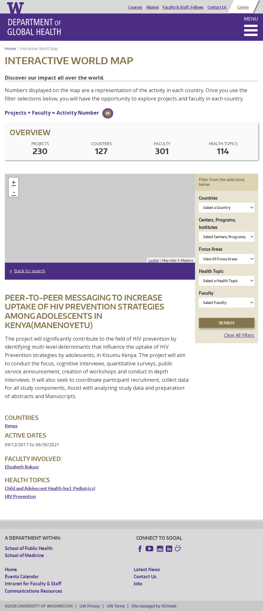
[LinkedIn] (169, 549)
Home (10, 48)
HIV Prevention (20, 496)
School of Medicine (24, 555)
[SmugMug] (178, 549)
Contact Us (217, 7)
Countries (208, 198)
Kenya (11, 425)
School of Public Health (29, 548)
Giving (243, 7)
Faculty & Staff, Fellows (183, 7)
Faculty (206, 293)
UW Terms (116, 606)
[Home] (34, 27)
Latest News (147, 569)
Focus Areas (210, 249)
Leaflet (153, 260)
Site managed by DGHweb (154, 606)
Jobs (138, 583)
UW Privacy (90, 606)
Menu (251, 19)
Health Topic (211, 271)
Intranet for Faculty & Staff (33, 583)
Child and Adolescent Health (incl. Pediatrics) (50, 488)
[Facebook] (140, 549)
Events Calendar (22, 576)
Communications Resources (33, 591)
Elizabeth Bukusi (22, 467)
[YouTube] (150, 549)
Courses (135, 7)
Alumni (152, 7)
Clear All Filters (239, 335)
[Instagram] (160, 549)
